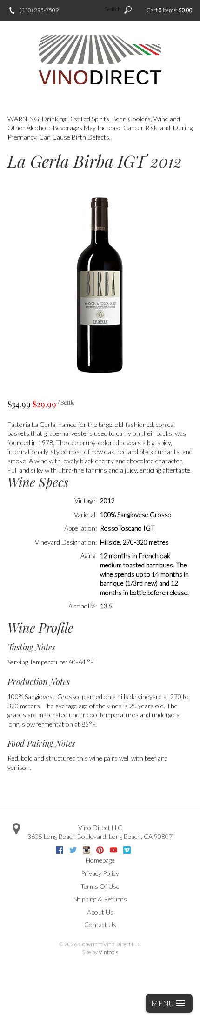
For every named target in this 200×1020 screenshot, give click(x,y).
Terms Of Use (100, 886)
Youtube (113, 850)
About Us (100, 912)
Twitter (73, 850)
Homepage (100, 860)
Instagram (86, 850)
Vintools (108, 952)
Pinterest (100, 850)
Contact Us (100, 925)
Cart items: (170, 10)
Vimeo (127, 850)
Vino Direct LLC (100, 827)
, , (100, 836)
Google (140, 850)
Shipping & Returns (100, 899)
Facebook (59, 850)
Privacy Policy (100, 873)
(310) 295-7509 (39, 10)
